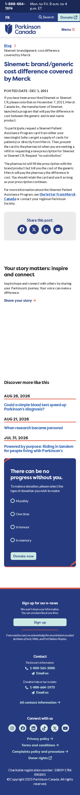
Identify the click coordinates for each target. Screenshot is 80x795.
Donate (66, 18)
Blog (8, 46)
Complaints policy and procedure (38, 751)
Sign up (40, 622)
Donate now (23, 556)
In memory (23, 540)
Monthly (22, 501)
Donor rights (38, 758)
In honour (22, 527)
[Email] (58, 229)
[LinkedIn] (46, 229)
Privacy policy (38, 738)
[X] (34, 229)
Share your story (18, 300)
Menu (66, 29)
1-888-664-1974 (15, 6)
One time (22, 514)
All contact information (38, 702)
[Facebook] (22, 229)
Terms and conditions (39, 745)
